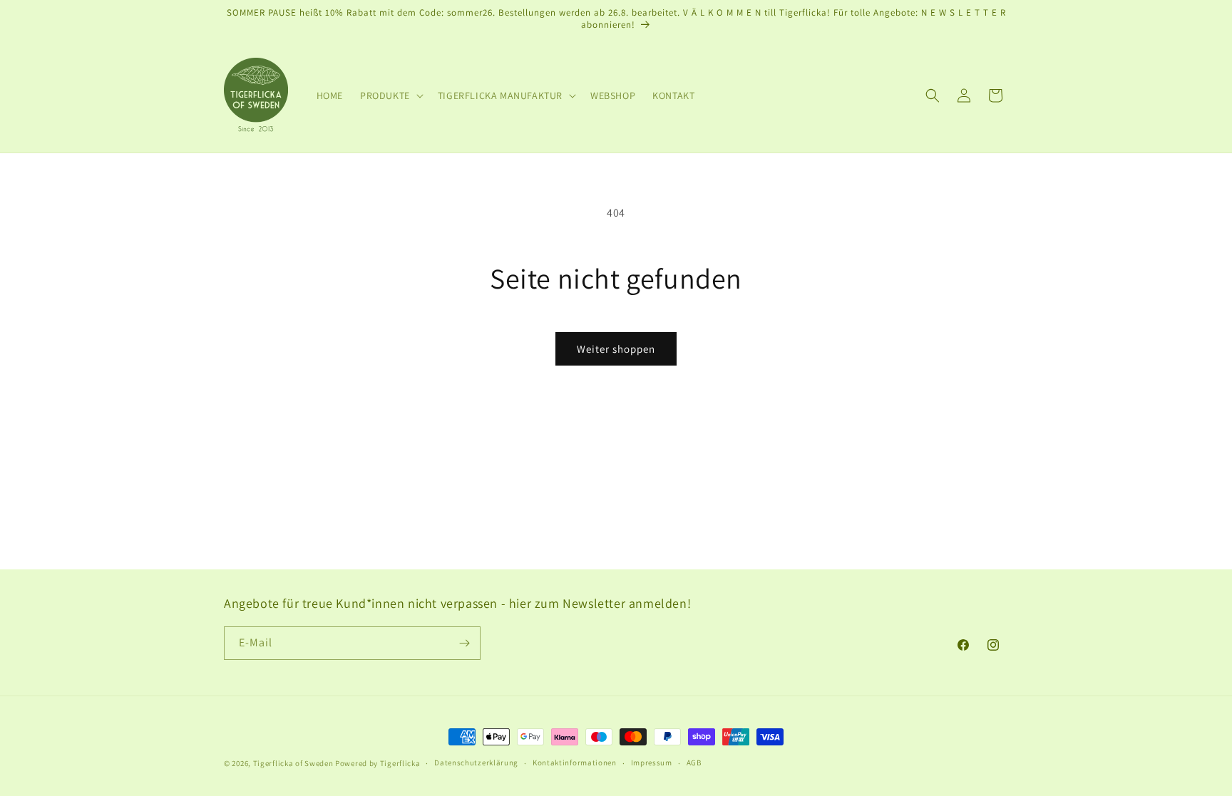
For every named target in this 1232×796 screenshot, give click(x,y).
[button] (390, 95)
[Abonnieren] (464, 643)
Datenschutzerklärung (476, 762)
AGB (694, 762)
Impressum (651, 762)
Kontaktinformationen (575, 762)
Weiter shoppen (616, 349)
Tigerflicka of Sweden (293, 763)
